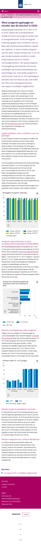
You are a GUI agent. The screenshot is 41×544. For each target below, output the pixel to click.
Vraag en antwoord (8, 484)
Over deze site (6, 496)
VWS (20, 540)
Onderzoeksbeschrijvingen (11, 499)
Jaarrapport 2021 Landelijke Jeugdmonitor (20, 473)
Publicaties (10, 15)
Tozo (15, 277)
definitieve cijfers (15, 124)
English (25, 514)
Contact (4, 487)
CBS (20, 529)
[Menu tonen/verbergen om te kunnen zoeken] (38, 11)
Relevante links (7, 504)
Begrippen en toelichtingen (11, 501)
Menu (7, 11)
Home (3, 15)
